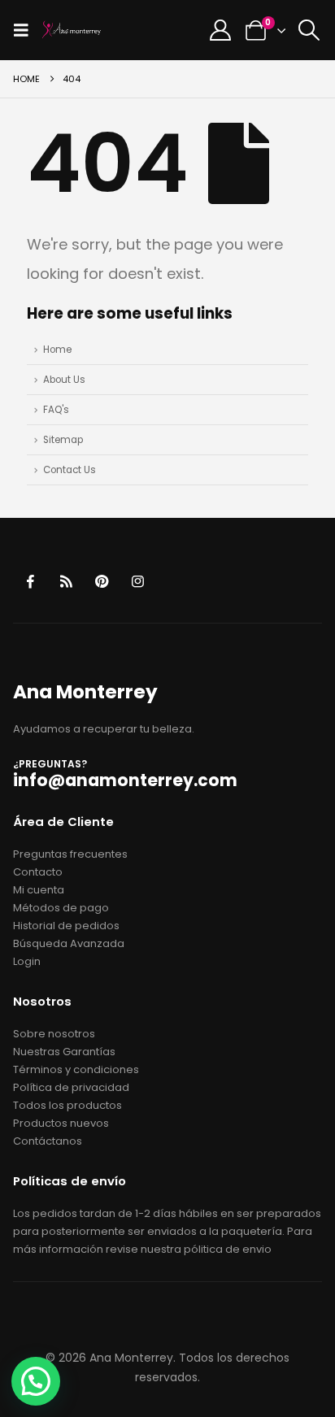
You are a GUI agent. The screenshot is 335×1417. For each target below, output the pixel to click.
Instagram (138, 582)
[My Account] (220, 30)
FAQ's (56, 409)
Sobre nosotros (54, 1033)
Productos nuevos (61, 1123)
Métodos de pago (61, 907)
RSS (66, 582)
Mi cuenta (38, 890)
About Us (64, 379)
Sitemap (63, 439)
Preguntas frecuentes (70, 854)
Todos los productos (67, 1105)
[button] (26, 30)
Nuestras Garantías (64, 1051)
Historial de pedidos (66, 925)
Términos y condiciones (76, 1069)
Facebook (30, 582)
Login (27, 961)
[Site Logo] (71, 30)
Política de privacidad (71, 1087)
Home (57, 349)
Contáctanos (47, 1141)
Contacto (38, 872)
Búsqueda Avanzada (68, 943)
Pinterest (102, 582)
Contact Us (69, 469)
